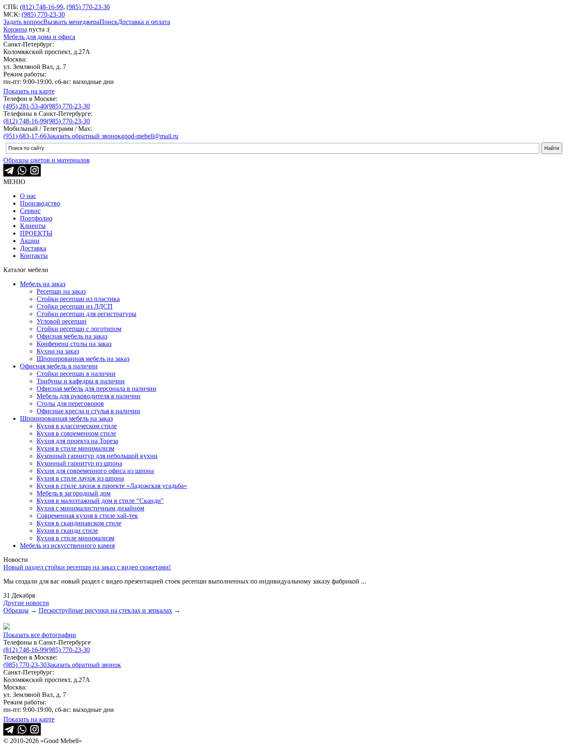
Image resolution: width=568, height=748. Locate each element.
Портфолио (36, 218)
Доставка (33, 248)
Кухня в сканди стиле (67, 530)
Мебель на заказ (42, 283)
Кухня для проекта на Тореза (77, 440)
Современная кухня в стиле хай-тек (87, 515)
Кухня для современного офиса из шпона (95, 470)
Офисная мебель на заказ (72, 336)
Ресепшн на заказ (61, 291)
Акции (30, 240)
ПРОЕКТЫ (36, 233)
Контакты (34, 255)
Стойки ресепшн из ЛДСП (75, 306)
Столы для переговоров (70, 403)
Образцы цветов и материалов (46, 160)
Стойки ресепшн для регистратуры (86, 313)
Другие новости (26, 602)
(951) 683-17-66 (25, 136)
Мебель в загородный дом (74, 493)
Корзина (15, 29)
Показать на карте (28, 91)
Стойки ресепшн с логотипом (79, 328)
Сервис (30, 210)
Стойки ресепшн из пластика (78, 298)
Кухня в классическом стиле (77, 425)
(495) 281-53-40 (25, 106)
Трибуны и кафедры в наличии (81, 381)
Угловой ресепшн (61, 321)
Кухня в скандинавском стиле (79, 523)
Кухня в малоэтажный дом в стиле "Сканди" (100, 500)
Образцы (16, 610)
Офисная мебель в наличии (59, 366)
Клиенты (33, 225)
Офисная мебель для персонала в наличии (96, 388)
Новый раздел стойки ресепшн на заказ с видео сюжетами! (87, 567)
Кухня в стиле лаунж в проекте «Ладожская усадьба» (112, 485)
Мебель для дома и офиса (39, 36)
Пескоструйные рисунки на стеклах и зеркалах (105, 610)
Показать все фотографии (39, 634)
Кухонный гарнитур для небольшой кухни (97, 455)
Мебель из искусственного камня (67, 545)
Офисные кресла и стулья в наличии (88, 410)
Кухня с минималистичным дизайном (90, 508)
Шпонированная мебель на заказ (83, 358)
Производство (40, 203)
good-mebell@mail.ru (149, 136)
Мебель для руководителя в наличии (89, 396)
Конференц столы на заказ (74, 343)
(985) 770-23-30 (88, 6)
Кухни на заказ (58, 351)
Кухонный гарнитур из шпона (79, 463)
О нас (28, 195)
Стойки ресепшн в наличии (76, 373)
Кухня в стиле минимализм (75, 448)
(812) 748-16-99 (41, 6)
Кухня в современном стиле (76, 433)
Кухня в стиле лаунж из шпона (80, 478)
